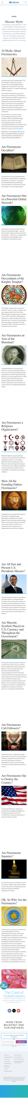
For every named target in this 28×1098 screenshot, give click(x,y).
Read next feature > (16, 1002)
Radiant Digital (8, 1071)
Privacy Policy (18, 1055)
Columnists (7, 1061)
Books (14, 16)
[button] (25, 2)
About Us (6, 1055)
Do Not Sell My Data (19, 1059)
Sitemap (6, 1069)
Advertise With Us (8, 1057)
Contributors (7, 1063)
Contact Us (7, 1059)
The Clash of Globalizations (14, 994)
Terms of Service (18, 1057)
